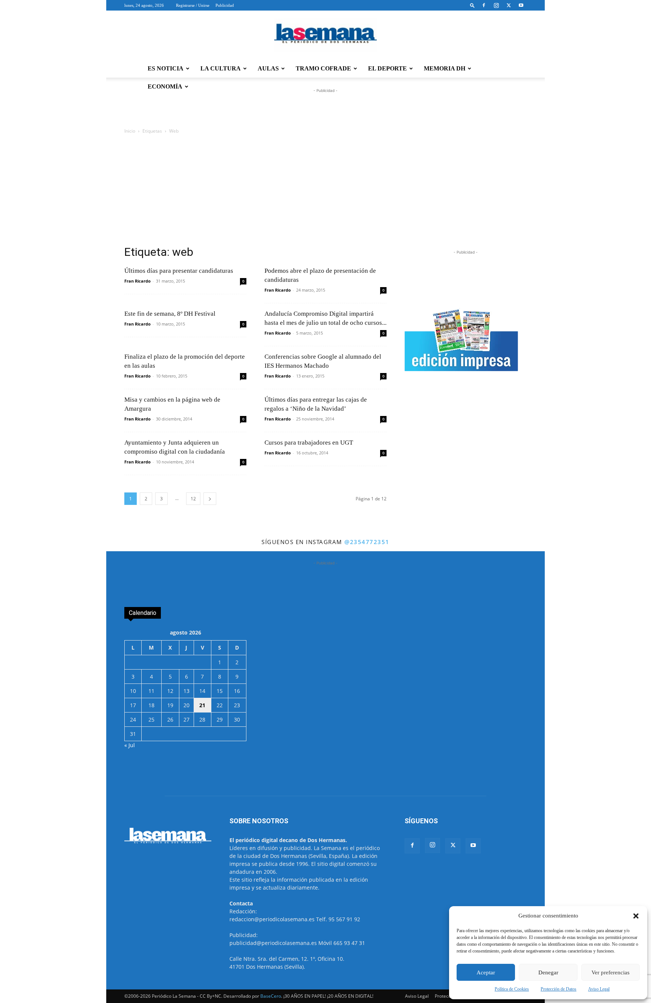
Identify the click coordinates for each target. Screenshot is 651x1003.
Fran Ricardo (137, 281)
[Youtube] (521, 5)
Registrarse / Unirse (192, 5)
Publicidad (224, 5)
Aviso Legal (599, 989)
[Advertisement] (325, 192)
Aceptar (486, 972)
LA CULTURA (220, 68)
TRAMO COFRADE (323, 68)
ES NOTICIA (165, 68)
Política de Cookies (512, 989)
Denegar (548, 972)
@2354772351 (367, 542)
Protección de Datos (558, 989)
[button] (636, 916)
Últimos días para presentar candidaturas (178, 270)
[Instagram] (496, 5)
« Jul (129, 745)
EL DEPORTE (387, 68)
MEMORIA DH (444, 68)
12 (193, 498)
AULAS (268, 68)
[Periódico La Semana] (325, 35)
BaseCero (270, 996)
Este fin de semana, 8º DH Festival (169, 313)
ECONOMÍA (165, 86)
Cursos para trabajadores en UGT (308, 442)
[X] (508, 5)
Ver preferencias (610, 972)
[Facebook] (483, 5)
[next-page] (209, 498)
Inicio (129, 131)
